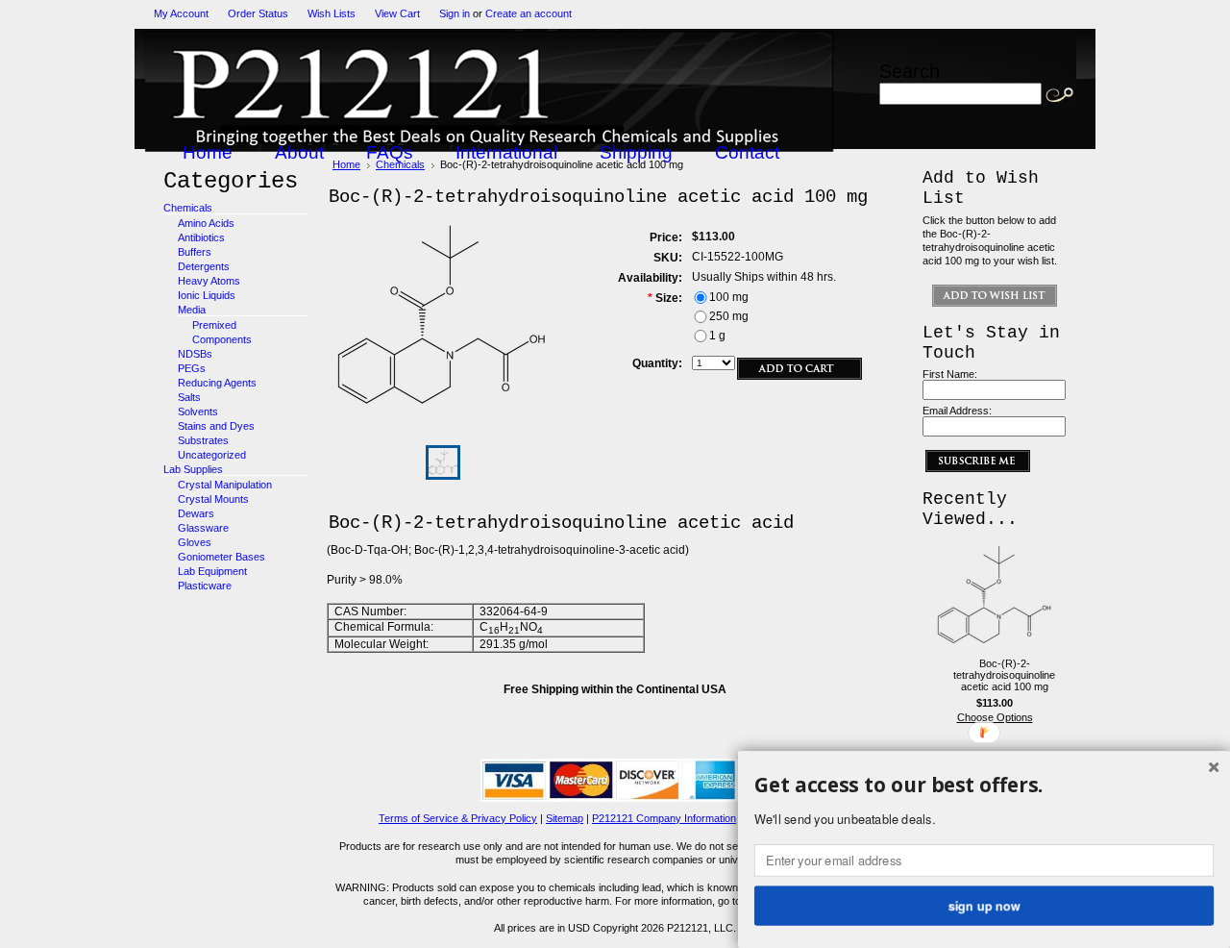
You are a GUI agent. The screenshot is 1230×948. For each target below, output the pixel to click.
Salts (189, 397)
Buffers (194, 252)
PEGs (192, 368)
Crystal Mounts (213, 499)
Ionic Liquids (206, 295)
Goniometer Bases (221, 556)
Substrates (203, 440)
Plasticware (205, 585)
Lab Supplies (193, 469)
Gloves (194, 542)
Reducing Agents (217, 382)
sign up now (984, 904)
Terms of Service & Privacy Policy (458, 818)
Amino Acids (206, 223)
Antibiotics (201, 237)
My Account (181, 13)
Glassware (203, 528)
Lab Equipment (212, 571)
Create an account (528, 13)
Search (909, 71)
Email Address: (957, 410)
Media (192, 309)
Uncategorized (212, 455)
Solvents (198, 411)
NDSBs (195, 354)
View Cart (397, 13)
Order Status (258, 13)
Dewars (196, 513)
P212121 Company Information (664, 818)
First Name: (949, 374)
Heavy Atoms (209, 281)
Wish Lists (332, 13)
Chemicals (187, 207)
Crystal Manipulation (225, 484)
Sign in (454, 13)
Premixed (214, 325)
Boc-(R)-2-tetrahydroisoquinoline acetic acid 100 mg (1004, 675)
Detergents (204, 266)
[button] (984, 785)
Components (222, 339)
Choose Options (995, 717)
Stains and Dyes (216, 426)
